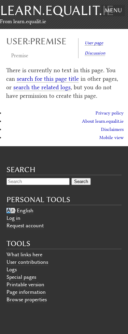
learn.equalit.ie (57, 10)
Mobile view (111, 137)
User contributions (27, 262)
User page (94, 42)
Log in (13, 218)
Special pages (21, 277)
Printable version (25, 285)
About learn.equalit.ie (103, 121)
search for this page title (48, 78)
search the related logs (42, 87)
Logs (11, 270)
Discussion (95, 53)
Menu (113, 10)
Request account (25, 226)
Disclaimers (112, 129)
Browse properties (26, 300)
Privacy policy (110, 113)
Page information (26, 292)
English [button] (25, 211)
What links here (24, 255)
